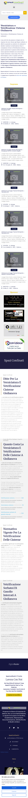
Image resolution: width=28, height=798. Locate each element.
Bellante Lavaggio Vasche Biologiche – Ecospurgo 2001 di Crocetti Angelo (12, 150)
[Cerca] (25, 12)
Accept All (14, 787)
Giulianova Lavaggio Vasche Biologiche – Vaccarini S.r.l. (13, 232)
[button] (14, 7)
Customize (14, 791)
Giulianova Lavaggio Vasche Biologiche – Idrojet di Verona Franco (13, 273)
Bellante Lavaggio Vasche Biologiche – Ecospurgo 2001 (12, 109)
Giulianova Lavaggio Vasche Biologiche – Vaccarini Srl (13, 191)
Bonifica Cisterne (4, 752)
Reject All (14, 795)
